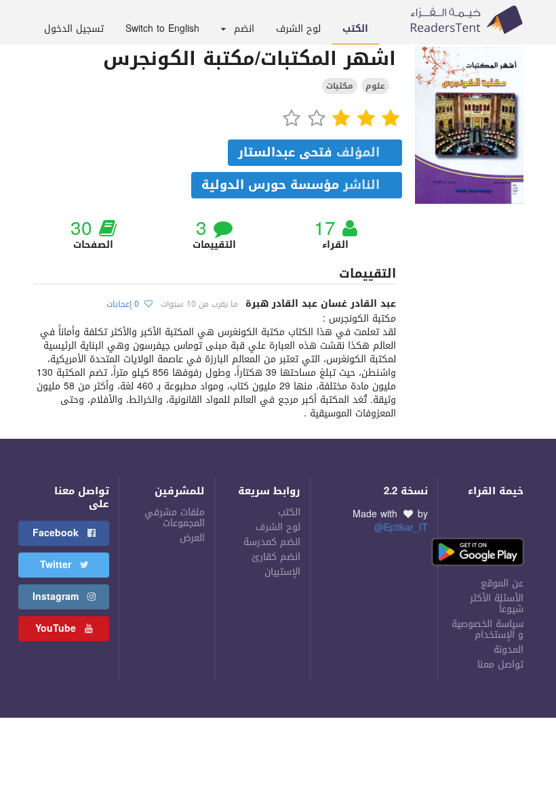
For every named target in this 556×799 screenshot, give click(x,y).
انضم (244, 29)
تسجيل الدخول (74, 29)
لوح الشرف (298, 29)
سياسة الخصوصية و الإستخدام (487, 630)
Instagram (57, 597)
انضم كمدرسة (271, 542)
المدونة (508, 650)
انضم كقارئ (276, 557)
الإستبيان (282, 571)
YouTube (57, 629)
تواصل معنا (500, 663)
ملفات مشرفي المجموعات (174, 519)
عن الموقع (502, 583)
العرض (192, 537)
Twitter (57, 565)
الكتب (355, 29)
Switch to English (162, 29)
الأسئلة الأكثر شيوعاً (496, 604)
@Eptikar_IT (401, 528)
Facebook (57, 533)
